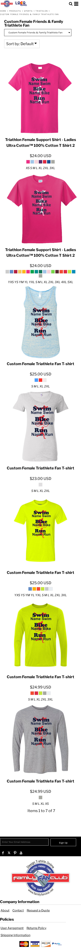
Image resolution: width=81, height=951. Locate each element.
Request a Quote (38, 910)
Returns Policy (36, 928)
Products (15, 11)
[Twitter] (9, 853)
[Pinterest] (15, 853)
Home (3, 11)
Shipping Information (15, 935)
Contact (18, 910)
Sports (28, 11)
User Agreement (12, 928)
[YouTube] (21, 853)
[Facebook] (3, 853)
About (5, 910)
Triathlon (42, 11)
